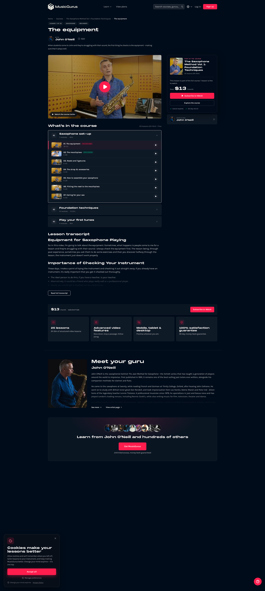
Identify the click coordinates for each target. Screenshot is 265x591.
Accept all (32, 571)
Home (50, 19)
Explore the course (192, 103)
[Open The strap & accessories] (104, 170)
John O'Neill (65, 39)
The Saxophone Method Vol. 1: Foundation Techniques (88, 19)
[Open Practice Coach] (258, 581)
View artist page (113, 407)
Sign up (210, 6)
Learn (106, 6)
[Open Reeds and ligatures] (104, 162)
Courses (59, 19)
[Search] (182, 6)
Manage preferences (33, 578)
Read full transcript (59, 293)
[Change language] (190, 6)
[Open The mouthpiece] (104, 153)
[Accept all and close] (55, 538)
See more (95, 407)
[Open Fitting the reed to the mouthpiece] (104, 188)
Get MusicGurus (132, 446)
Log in (198, 6)
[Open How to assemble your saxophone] (104, 179)
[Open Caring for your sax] (104, 196)
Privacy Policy (38, 582)
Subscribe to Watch (193, 96)
